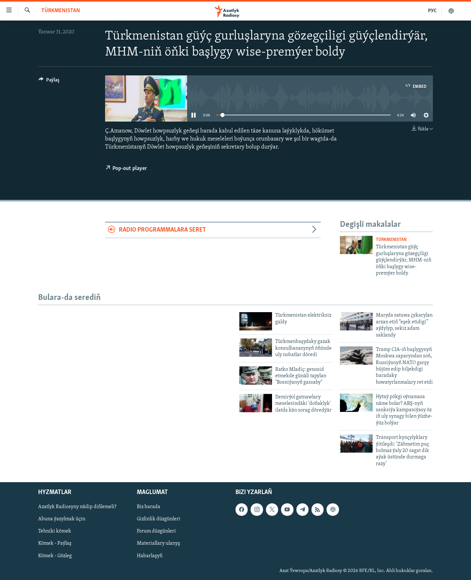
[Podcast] (332, 509)
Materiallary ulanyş (158, 543)
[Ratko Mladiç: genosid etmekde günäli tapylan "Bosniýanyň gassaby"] (255, 375)
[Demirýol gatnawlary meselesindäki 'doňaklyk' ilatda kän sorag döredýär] (255, 403)
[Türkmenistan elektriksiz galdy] (255, 321)
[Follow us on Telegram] (302, 509)
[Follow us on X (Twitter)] (272, 509)
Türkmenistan (60, 11)
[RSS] (317, 509)
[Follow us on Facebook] (242, 509)
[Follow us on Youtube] (287, 509)
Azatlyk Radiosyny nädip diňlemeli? (77, 506)
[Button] (49, 81)
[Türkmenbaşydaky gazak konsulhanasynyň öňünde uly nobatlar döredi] (255, 347)
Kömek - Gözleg (55, 556)
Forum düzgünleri (156, 531)
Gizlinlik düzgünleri (158, 519)
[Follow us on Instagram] (257, 509)
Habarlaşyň (149, 556)
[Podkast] (451, 10)
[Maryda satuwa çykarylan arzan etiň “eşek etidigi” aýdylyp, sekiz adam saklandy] (356, 321)
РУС (432, 10)
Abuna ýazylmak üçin (61, 519)
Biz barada (148, 506)
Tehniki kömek (54, 531)
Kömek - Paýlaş (54, 543)
